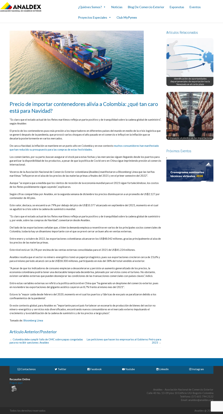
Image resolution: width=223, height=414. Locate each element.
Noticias (116, 7)
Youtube (130, 369)
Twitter (61, 369)
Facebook (96, 369)
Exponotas (177, 7)
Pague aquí (16, 382)
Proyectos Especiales (92, 17)
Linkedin (164, 369)
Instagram (197, 369)
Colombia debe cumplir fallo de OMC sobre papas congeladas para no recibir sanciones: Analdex (46, 341)
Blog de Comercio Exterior (146, 7)
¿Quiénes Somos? (90, 7)
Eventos (195, 7)
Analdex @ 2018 (203, 410)
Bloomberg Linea (33, 320)
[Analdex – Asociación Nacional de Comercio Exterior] (20, 11)
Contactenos (28, 369)
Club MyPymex (127, 17)
